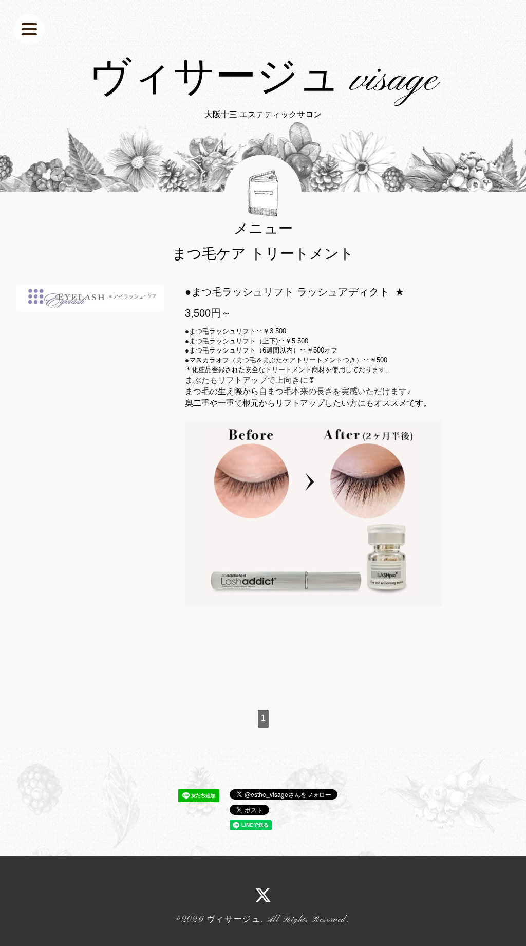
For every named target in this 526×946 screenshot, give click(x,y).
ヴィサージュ (233, 920)
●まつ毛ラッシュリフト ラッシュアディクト (287, 292)
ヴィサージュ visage (263, 80)
